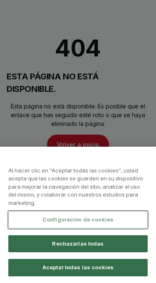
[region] (78, 215)
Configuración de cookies (78, 219)
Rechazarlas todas (78, 243)
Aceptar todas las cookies (78, 267)
